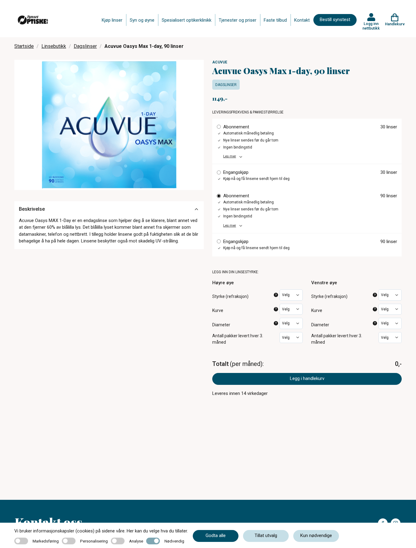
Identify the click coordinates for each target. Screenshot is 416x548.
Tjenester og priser (237, 20)
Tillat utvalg (266, 535)
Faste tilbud (275, 20)
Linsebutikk (53, 46)
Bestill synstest (335, 19)
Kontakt (302, 20)
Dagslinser (85, 46)
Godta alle (216, 535)
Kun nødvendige (316, 535)
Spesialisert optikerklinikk (186, 20)
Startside (24, 46)
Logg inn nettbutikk (371, 26)
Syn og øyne (142, 20)
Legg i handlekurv (307, 378)
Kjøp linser (112, 20)
